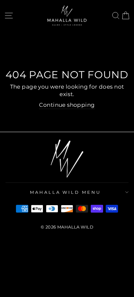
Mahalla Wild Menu (65, 192)
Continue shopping (67, 105)
